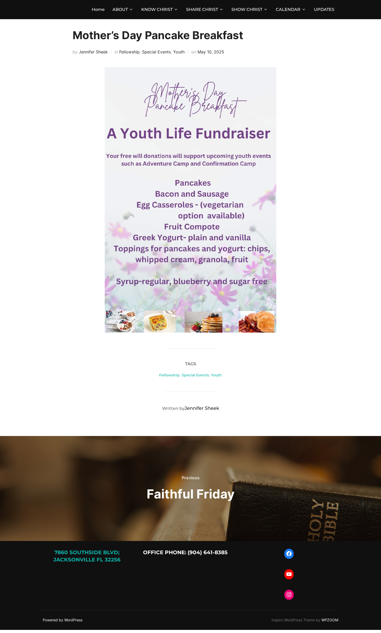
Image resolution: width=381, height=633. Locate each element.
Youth (179, 51)
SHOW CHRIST (246, 9)
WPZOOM (329, 620)
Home (98, 9)
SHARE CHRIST (202, 9)
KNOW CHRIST (157, 9)
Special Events (156, 51)
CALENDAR (288, 9)
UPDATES (324, 9)
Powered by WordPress (62, 620)
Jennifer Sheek (93, 51)
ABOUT (120, 9)
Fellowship (129, 51)
